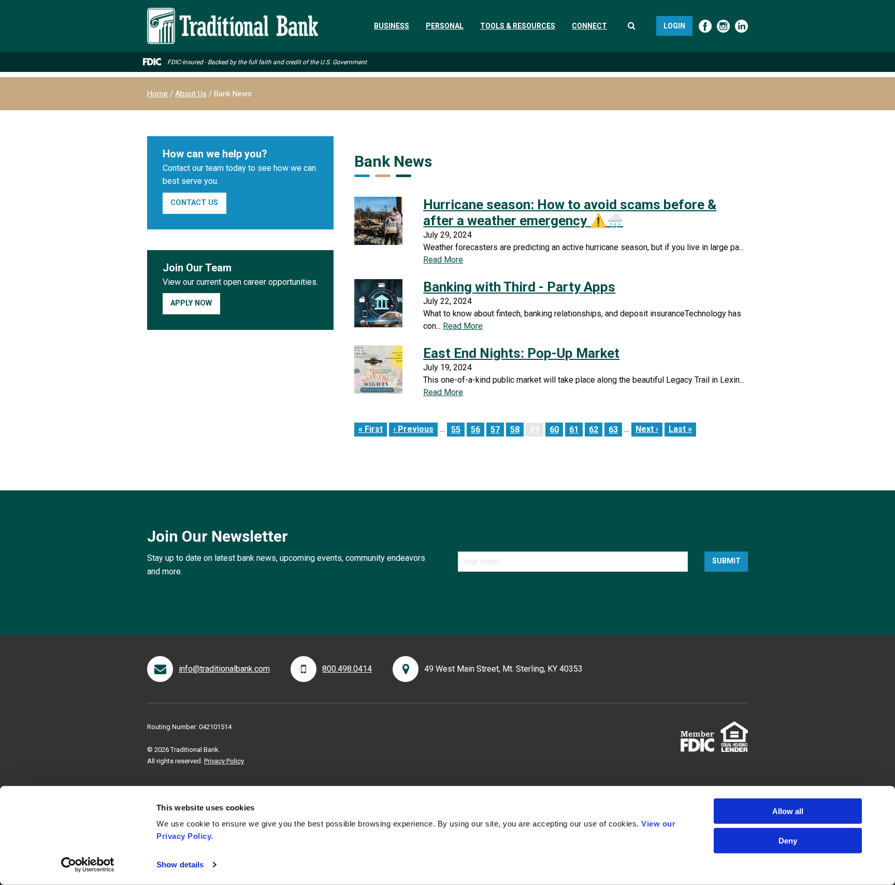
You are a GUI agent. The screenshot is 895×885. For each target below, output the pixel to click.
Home (157, 93)
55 (458, 429)
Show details (180, 864)
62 (595, 429)
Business (391, 26)
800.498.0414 (347, 669)
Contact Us (194, 202)
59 (536, 429)
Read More (443, 260)
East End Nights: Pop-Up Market (521, 353)
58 (517, 429)
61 (576, 429)
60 (556, 429)
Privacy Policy (224, 761)
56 (477, 429)
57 (497, 429)
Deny (787, 840)
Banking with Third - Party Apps (519, 287)
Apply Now (191, 303)
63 (615, 429)
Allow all (787, 811)
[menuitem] (391, 26)
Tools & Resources (517, 26)
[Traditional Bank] (232, 14)
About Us (191, 93)
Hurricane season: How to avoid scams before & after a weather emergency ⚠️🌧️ (569, 212)
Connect (589, 26)
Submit (726, 561)
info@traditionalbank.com (224, 669)
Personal (445, 26)
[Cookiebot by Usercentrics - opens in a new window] (87, 865)
